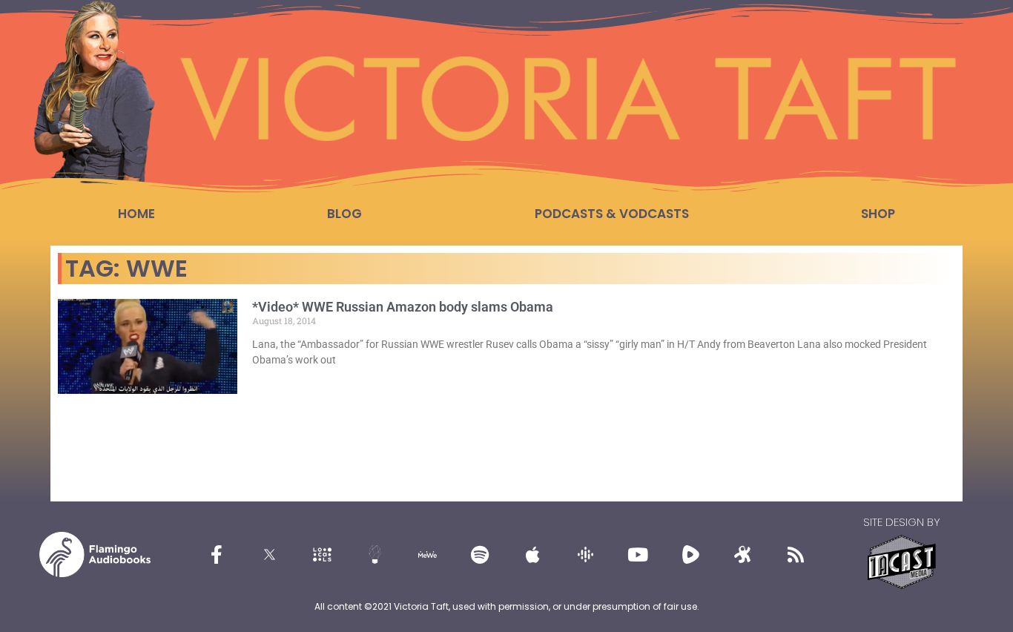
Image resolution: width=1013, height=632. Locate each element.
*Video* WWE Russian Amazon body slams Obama (402, 307)
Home (136, 214)
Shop (878, 214)
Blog (344, 214)
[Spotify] (479, 554)
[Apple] (532, 554)
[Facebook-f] (216, 554)
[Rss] (795, 554)
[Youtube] (637, 554)
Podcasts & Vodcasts (612, 214)
